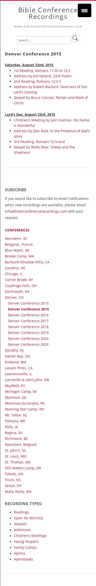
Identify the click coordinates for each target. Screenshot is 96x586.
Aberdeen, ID (16, 238)
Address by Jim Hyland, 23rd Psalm (42, 76)
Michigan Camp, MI (21, 391)
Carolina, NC (15, 268)
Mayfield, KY (15, 385)
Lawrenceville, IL (18, 373)
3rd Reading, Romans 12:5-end (39, 141)
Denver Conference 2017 (28, 320)
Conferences (17, 230)
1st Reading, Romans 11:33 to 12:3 (42, 70)
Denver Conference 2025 (28, 344)
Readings (21, 512)
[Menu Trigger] (84, 10)
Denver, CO (14, 297)
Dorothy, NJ (14, 350)
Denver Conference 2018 (28, 326)
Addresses (22, 529)
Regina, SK (13, 432)
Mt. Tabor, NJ (16, 415)
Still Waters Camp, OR (23, 468)
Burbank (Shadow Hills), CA (27, 262)
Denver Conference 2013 (28, 303)
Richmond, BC (16, 438)
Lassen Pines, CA (18, 368)
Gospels (20, 524)
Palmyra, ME (15, 421)
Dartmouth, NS (17, 291)
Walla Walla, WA (18, 491)
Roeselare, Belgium (21, 444)
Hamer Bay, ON (17, 356)
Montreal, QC (16, 397)
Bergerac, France (19, 244)
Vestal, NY (13, 485)
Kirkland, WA (15, 362)
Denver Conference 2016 (28, 315)
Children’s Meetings (30, 535)
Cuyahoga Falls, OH (21, 285)
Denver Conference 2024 (28, 338)
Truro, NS (13, 479)
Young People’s (26, 541)
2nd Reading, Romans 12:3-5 (37, 81)
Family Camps (25, 547)
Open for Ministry (28, 518)
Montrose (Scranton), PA (25, 403)
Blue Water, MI (17, 250)
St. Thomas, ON (18, 462)
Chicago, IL (14, 273)
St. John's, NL (15, 450)
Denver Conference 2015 (28, 309)
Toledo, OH (14, 473)
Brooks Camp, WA (19, 256)
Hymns (19, 553)
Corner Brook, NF (19, 279)
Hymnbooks (23, 559)
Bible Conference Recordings (48, 13)
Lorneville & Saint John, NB (27, 379)
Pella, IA (11, 426)
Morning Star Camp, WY (24, 409)
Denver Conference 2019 (28, 332)
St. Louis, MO (16, 456)
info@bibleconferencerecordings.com (36, 211)
